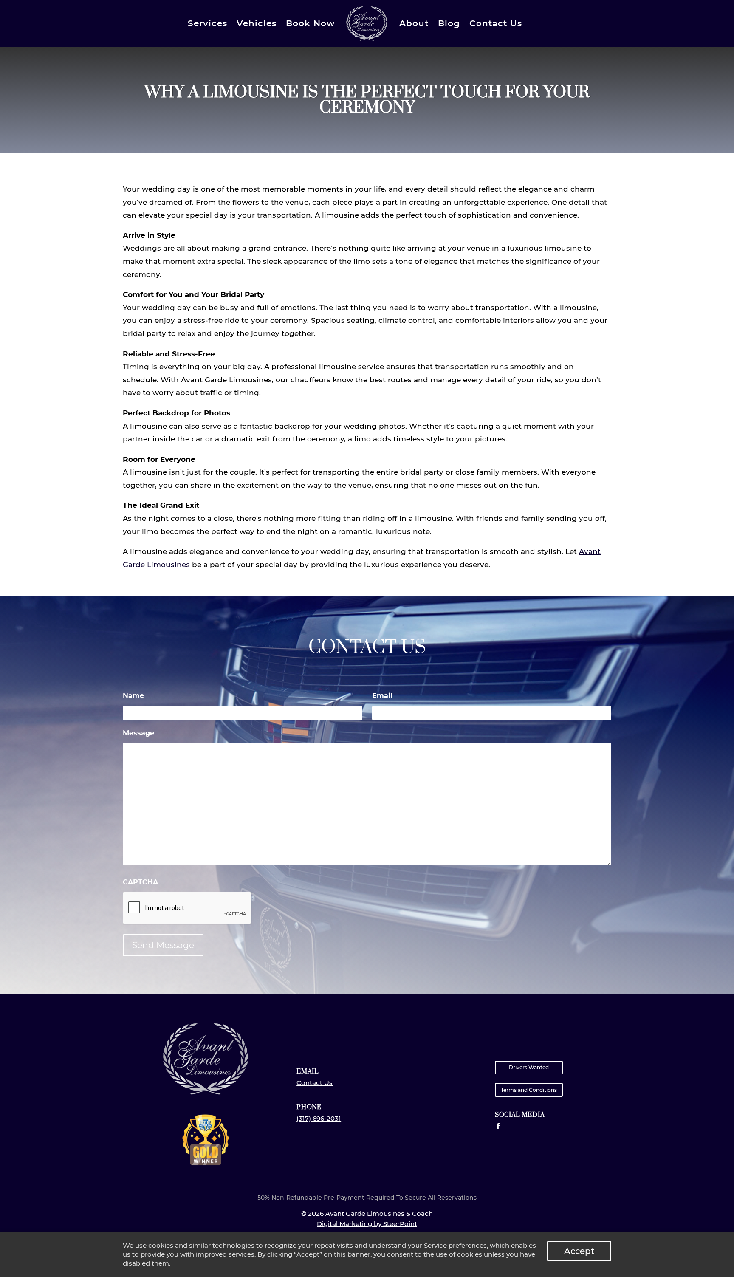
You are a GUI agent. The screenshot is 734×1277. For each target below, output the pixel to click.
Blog (449, 23)
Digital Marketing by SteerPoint (367, 1224)
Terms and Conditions (529, 1090)
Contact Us (495, 23)
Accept (579, 1251)
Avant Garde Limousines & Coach (366, 23)
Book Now (310, 23)
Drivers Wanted (529, 1067)
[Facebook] (498, 1126)
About (414, 23)
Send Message (163, 945)
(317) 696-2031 (318, 1118)
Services (207, 23)
